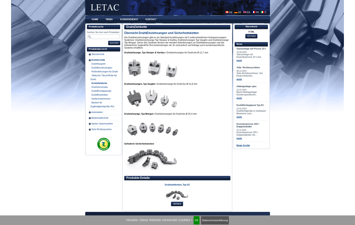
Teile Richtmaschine (101, 129)
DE (230, 12)
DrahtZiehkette (99, 83)
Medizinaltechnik (99, 118)
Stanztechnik (97, 54)
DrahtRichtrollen (100, 95)
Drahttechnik (98, 60)
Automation (97, 112)
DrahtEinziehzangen (102, 67)
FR (257, 12)
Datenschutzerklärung (215, 220)
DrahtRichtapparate (101, 91)
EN (248, 12)
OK (196, 220)
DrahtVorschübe (100, 87)
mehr (239, 60)
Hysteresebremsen (101, 98)
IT (265, 12)
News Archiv (243, 145)
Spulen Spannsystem (102, 123)
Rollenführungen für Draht (105, 71)
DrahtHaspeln (99, 64)
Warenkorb (251, 26)
